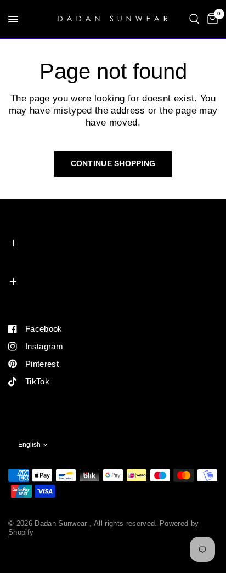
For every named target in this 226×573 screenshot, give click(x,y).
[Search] (194, 19)
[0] (211, 19)
